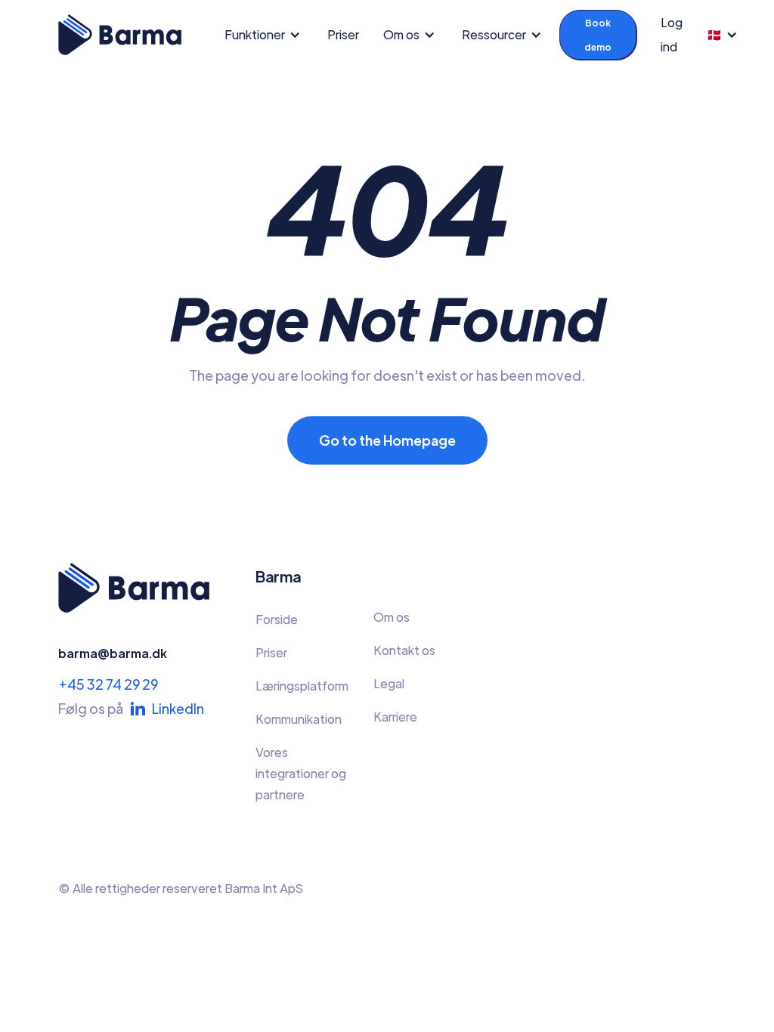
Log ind (672, 34)
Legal (388, 683)
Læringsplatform (301, 686)
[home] (119, 34)
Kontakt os (404, 650)
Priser (343, 34)
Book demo (597, 35)
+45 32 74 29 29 (108, 684)
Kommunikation (298, 719)
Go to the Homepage (387, 440)
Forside (276, 619)
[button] (266, 35)
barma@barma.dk (112, 653)
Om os (391, 617)
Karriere (395, 717)
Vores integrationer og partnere (300, 773)
